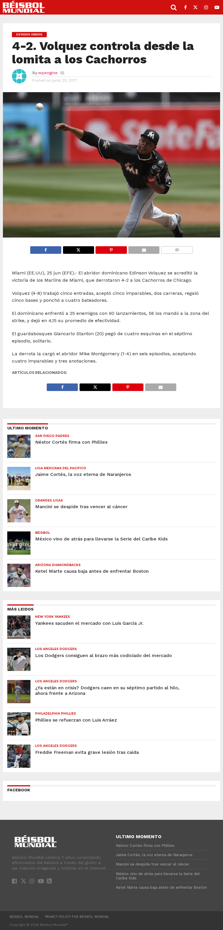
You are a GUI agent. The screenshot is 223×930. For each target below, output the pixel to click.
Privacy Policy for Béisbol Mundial (77, 917)
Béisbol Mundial (24, 917)
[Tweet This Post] (78, 248)
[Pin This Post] (111, 248)
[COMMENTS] (177, 248)
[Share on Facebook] (45, 248)
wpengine (47, 72)
